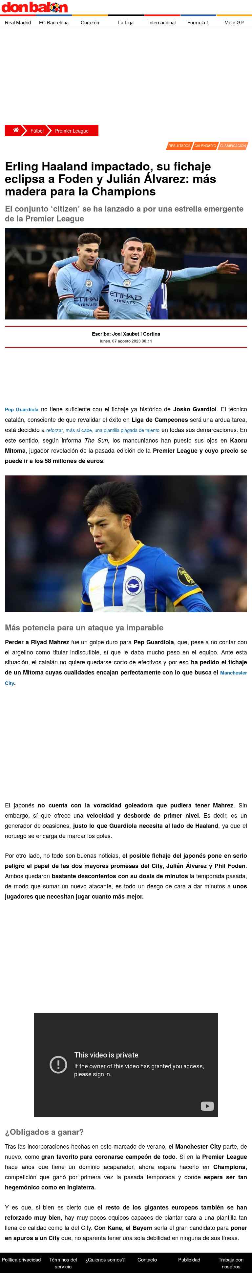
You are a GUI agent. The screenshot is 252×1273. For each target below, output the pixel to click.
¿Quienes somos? (105, 1259)
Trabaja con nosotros (231, 1263)
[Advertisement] (128, 77)
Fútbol (37, 130)
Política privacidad (21, 1259)
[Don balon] (118, 7)
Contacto (147, 1259)
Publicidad (189, 1259)
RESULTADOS (180, 145)
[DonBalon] (13, 130)
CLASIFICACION (233, 145)
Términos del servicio (63, 1263)
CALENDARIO (205, 145)
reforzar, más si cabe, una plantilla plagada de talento (102, 429)
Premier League (72, 130)
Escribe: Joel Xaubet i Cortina (126, 333)
